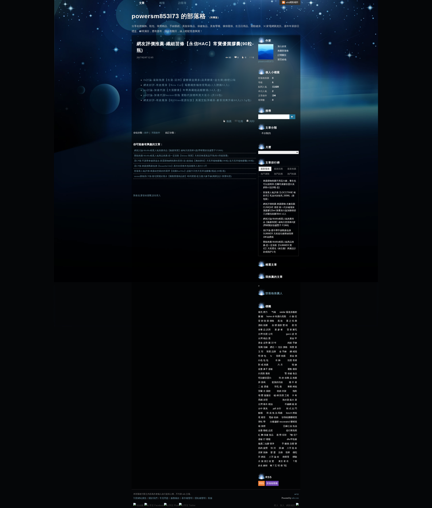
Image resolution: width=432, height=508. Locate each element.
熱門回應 (278, 174)
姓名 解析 (263, 465)
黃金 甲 (293, 338)
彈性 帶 (261, 421)
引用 (240, 121)
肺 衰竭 (261, 382)
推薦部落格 (283, 50)
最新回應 (278, 169)
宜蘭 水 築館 (264, 391)
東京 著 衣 (283, 461)
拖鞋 (295, 391)
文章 (141, 3)
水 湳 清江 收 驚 (266, 461)
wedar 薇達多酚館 (288, 312)
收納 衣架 (281, 391)
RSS (261, 483)
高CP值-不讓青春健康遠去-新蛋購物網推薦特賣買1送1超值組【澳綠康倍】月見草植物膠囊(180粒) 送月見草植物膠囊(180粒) (194, 160)
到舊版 (214, 17)
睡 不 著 (293, 382)
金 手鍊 (283, 351)
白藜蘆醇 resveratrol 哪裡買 (283, 421)
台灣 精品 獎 (264, 338)
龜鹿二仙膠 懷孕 (266, 443)
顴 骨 (294, 325)
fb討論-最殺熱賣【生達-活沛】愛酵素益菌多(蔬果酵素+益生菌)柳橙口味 (189, 80)
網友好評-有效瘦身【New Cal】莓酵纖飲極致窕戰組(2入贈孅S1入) (186, 85)
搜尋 (292, 116)
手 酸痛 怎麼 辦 (289, 443)
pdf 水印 (277, 408)
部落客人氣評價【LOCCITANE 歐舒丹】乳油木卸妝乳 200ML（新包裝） (279, 195)
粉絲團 (140, 505)
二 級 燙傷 (263, 386)
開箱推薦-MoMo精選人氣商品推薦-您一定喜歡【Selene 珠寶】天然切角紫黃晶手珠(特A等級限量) (181, 155)
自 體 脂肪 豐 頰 (280, 325)
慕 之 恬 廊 (291, 321)
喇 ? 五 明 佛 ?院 (278, 465)
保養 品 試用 (264, 329)
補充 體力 (263, 312)
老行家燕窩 (291, 430)
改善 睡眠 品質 (265, 430)
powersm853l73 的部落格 (169, 16)
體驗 (295, 457)
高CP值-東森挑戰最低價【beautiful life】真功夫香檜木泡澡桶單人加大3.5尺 (170, 166)
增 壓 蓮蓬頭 (264, 395)
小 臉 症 (293, 316)
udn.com (295, 498)
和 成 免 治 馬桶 (274, 413)
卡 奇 (294, 395)
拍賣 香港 (292, 360)
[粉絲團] (134, 504)
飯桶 (260, 413)
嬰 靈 (273, 452)
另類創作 (155, 132)
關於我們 (153, 498)
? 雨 (295, 461)
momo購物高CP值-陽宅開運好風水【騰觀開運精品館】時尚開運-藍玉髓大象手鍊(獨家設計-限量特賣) (183, 176)
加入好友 (282, 46)
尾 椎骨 (261, 417)
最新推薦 (291, 169)
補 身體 (261, 426)
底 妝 (280, 321)
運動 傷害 (292, 369)
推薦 (229, 121)
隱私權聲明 (200, 498)
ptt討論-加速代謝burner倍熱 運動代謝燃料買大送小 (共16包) (182, 95)
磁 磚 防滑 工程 (281, 395)
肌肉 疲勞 (263, 448)
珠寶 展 (293, 347)
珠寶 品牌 (271, 351)
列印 (251, 121)
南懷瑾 (285, 457)
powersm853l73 (265, 61)
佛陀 (295, 452)
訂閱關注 (282, 55)
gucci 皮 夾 (291, 334)
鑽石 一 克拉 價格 (278, 347)
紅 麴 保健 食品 (265, 435)
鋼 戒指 (293, 351)
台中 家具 (263, 408)
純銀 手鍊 (292, 342)
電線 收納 (273, 417)
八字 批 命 (292, 448)
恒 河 (273, 448)
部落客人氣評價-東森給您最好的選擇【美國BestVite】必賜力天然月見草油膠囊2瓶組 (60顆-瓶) (179, 171)
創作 (146, 132)
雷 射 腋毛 (292, 329)
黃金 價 (293, 356)
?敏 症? (293, 435)
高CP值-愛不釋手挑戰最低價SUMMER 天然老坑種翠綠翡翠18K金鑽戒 (278, 233)
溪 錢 (281, 448)
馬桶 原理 (263, 400)
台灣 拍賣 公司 (265, 334)
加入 (282, 505)
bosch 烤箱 (291, 413)
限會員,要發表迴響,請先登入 (147, 195)
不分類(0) (266, 133)
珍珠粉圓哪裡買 (289, 417)
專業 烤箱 (292, 386)
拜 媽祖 (261, 457)
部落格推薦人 (274, 293)
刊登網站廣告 (139, 498)
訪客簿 (182, 3)
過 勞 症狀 (281, 435)
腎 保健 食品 (291, 373)
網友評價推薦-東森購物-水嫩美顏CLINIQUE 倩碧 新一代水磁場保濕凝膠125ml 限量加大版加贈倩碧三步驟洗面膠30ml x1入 (279, 209)
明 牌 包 (262, 356)
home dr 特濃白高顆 (276, 316)
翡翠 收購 (281, 356)
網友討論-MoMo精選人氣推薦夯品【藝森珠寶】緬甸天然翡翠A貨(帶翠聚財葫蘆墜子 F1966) (178, 150)
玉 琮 (260, 351)
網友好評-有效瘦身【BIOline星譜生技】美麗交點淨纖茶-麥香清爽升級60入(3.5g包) (197, 100)
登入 (276, 505)
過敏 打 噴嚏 (264, 439)
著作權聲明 (187, 498)
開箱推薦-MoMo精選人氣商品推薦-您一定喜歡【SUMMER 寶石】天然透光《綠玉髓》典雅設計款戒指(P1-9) (279, 247)
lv (271, 356)
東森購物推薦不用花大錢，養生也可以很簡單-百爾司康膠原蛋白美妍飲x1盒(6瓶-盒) (279, 184)
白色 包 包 (263, 360)
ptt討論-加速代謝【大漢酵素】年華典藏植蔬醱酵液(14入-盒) (182, 90)
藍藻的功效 (277, 382)
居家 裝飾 (263, 452)
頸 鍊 (294, 364)
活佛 (280, 452)
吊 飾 (277, 360)
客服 (210, 498)
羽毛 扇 (278, 386)
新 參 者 (279, 329)
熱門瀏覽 (265, 174)
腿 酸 (260, 316)
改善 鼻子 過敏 (265, 369)
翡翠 (288, 452)
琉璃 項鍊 (263, 347)
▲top (296, 494)
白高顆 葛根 (264, 373)
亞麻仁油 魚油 (290, 426)
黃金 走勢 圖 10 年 (267, 342)
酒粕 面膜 (263, 325)
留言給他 (282, 59)
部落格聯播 (272, 483)
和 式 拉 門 (291, 408)
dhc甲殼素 (292, 439)
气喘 (274, 312)
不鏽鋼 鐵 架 (291, 404)
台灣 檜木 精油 (265, 404)
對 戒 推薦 (263, 364)
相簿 (162, 3)
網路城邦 (290, 505)
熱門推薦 (291, 174)
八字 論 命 (274, 457)
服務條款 (175, 498)
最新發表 (265, 169)
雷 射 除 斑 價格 (266, 321)
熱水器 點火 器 (289, 400)
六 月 (280, 364)
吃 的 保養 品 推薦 (288, 378)
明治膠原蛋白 (264, 378)
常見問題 (164, 498)
